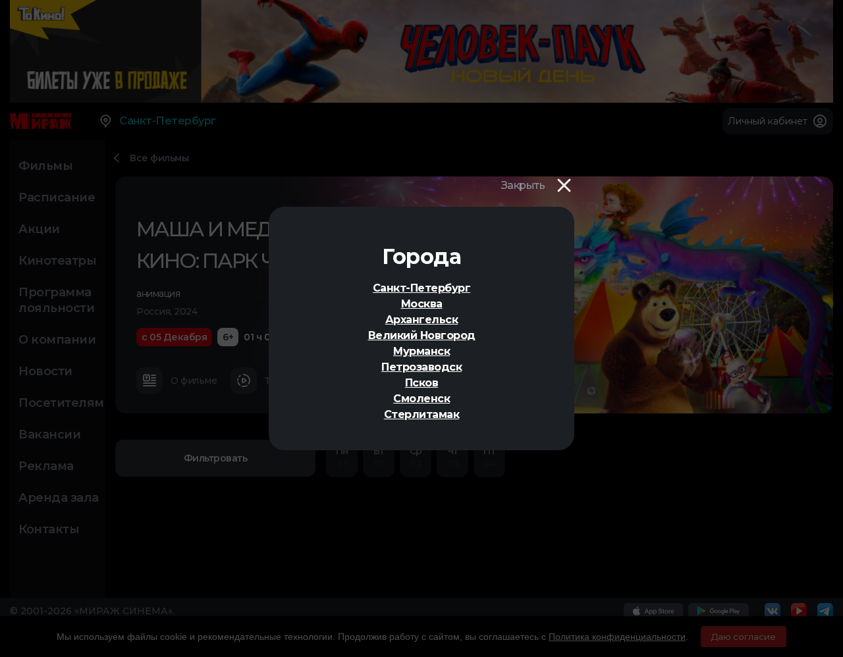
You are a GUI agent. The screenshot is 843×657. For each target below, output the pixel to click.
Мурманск (421, 351)
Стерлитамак (422, 414)
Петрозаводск (421, 367)
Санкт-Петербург (422, 288)
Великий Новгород (422, 335)
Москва (422, 304)
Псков (422, 383)
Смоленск (421, 398)
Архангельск (421, 319)
